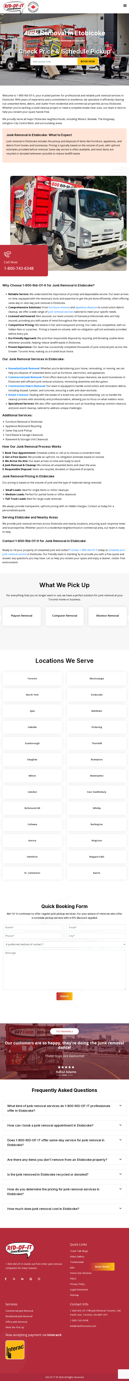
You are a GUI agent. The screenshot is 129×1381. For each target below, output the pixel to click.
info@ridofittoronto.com (83, 1326)
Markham (96, 710)
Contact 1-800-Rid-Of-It (84, 550)
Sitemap (74, 1295)
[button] (9, 1051)
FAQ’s (73, 1278)
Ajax (32, 710)
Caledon (32, 791)
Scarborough (32, 743)
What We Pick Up (15, 1327)
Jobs (72, 1267)
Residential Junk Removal (19, 1316)
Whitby (97, 808)
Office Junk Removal (16, 1321)
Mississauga (97, 678)
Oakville (32, 727)
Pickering (97, 727)
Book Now (88, 61)
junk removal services (61, 311)
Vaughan (32, 759)
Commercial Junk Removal (19, 1310)
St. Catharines (32, 872)
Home (48, 40)
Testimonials (77, 1262)
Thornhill (97, 743)
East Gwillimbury (96, 791)
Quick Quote (102, 1266)
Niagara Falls (96, 856)
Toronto (32, 678)
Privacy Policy (77, 1284)
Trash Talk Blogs (79, 1250)
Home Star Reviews (81, 1273)
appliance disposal (86, 307)
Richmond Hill (32, 808)
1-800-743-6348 (19, 268)
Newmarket (97, 775)
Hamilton (32, 856)
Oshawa (32, 824)
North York (32, 694)
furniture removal (59, 307)
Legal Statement (79, 1289)
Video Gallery (77, 1256)
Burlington (97, 824)
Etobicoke (97, 694)
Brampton (97, 759)
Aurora (32, 840)
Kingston (97, 840)
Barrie (96, 872)
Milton (32, 775)
